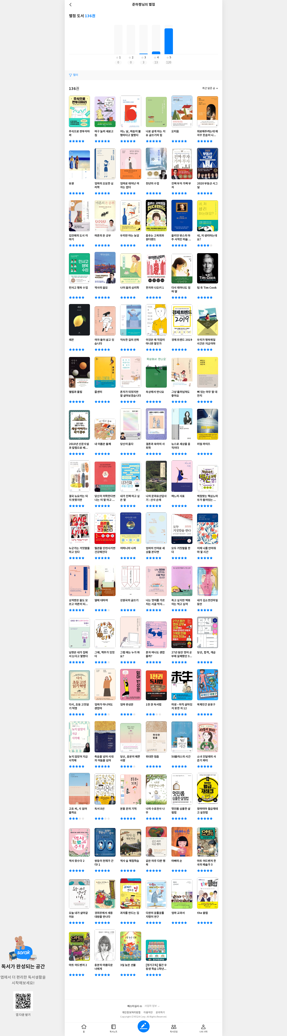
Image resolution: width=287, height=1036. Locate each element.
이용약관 (148, 1012)
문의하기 (160, 1012)
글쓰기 (144, 1026)
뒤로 (71, 5)
